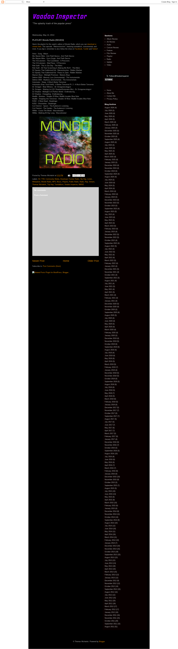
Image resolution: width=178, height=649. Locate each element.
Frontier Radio (74, 179)
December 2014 (110, 511)
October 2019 (110, 344)
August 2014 (109, 523)
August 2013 (109, 557)
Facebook (78, 49)
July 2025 (108, 145)
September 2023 (111, 209)
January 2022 (110, 266)
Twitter (94, 49)
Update (109, 62)
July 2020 (108, 318)
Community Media (52, 179)
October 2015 (110, 482)
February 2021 (110, 298)
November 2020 (110, 307)
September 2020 (111, 312)
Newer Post (38, 261)
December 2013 (110, 546)
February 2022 (110, 263)
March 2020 (109, 330)
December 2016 (110, 442)
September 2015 (111, 485)
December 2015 (110, 477)
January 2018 (110, 405)
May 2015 (108, 497)
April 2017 (108, 431)
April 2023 (108, 223)
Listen (89, 179)
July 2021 (108, 284)
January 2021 (110, 301)
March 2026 (109, 122)
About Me (110, 93)
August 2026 (109, 108)
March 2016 (109, 468)
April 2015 (108, 500)
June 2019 (108, 356)
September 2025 (111, 139)
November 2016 (110, 445)
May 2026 (108, 116)
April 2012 (108, 603)
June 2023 (108, 217)
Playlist (65, 182)
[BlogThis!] (76, 175)
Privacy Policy (112, 99)
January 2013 (110, 578)
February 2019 (110, 367)
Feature (109, 50)
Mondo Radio (46, 182)
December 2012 (110, 581)
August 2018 (109, 384)
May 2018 (108, 393)
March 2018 (109, 399)
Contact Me (111, 96)
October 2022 (110, 240)
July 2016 (108, 457)
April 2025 (108, 154)
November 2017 (110, 410)
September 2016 (111, 451)
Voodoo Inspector (59, 16)
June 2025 (108, 148)
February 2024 (110, 194)
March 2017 (109, 433)
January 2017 (110, 439)
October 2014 (110, 517)
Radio (82, 182)
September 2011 (111, 624)
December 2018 (110, 373)
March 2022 (109, 260)
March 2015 (109, 503)
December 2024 (110, 165)
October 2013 (110, 552)
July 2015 (108, 491)
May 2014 (108, 531)
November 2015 (110, 480)
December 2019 (110, 338)
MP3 (54, 182)
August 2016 (109, 454)
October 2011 (110, 621)
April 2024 (108, 188)
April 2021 (108, 292)
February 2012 (110, 609)
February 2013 (110, 575)
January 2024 (110, 197)
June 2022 (108, 252)
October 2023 (110, 206)
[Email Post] (69, 175)
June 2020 (108, 321)
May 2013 (108, 566)
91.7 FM (41, 179)
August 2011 (109, 627)
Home (66, 261)
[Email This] (73, 175)
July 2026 (108, 110)
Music (59, 182)
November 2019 (110, 341)
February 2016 (110, 471)
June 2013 (108, 563)
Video (109, 65)
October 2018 (110, 379)
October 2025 (110, 136)
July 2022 (108, 249)
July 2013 (108, 560)
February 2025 (110, 160)
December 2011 (110, 615)
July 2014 (108, 526)
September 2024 (111, 174)
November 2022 (110, 237)
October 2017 (110, 413)
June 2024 (108, 183)
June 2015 (108, 494)
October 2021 (110, 275)
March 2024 (109, 191)
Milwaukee (36, 182)
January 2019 (110, 370)
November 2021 (110, 272)
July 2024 (108, 180)
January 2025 (110, 162)
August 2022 (109, 246)
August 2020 (109, 315)
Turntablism (59, 184)
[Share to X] (78, 175)
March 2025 (109, 157)
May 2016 (108, 462)
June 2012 (108, 598)
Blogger (102, 641)
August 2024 (109, 177)
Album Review (112, 39)
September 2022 (111, 243)
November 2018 (110, 376)
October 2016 (110, 448)
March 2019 (109, 364)
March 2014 (109, 537)
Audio (109, 45)
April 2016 (108, 465)
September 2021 (111, 278)
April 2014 (108, 534)
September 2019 (111, 347)
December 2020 (110, 304)
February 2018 (110, 402)
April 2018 (108, 396)
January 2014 (110, 543)
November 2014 (110, 514)
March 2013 (109, 572)
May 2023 (108, 220)
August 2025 (109, 142)
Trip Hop (50, 184)
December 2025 (110, 131)
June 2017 (108, 425)
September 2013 (111, 555)
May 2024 (108, 185)
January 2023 (110, 232)
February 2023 (110, 229)
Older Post (93, 261)
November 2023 (110, 203)
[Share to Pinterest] (83, 175)
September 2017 (111, 416)
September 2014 (111, 520)
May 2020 (108, 324)
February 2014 (110, 540)
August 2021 (109, 281)
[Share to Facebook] (81, 175)
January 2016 (110, 474)
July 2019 (108, 353)
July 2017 (108, 422)
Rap (86, 182)
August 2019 (109, 350)
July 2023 (108, 214)
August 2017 (109, 419)
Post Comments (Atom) (52, 266)
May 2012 (108, 601)
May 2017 (108, 428)
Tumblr (85, 49)
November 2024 (110, 168)
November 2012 (110, 583)
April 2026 (108, 119)
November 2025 (110, 134)
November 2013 (110, 549)
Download (64, 179)
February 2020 (110, 333)
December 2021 (110, 269)
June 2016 (108, 459)
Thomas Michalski (39, 184)
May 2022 (108, 255)
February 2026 (110, 125)
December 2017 (110, 407)
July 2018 (108, 387)
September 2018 (111, 382)
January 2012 (110, 612)
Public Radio (74, 182)
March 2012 (109, 606)
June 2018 (108, 390)
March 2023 (109, 226)
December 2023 (110, 200)
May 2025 (108, 151)
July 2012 (108, 595)
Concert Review (113, 48)
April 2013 (108, 569)
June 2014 (108, 529)
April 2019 (108, 361)
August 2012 (109, 592)
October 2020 (110, 309)
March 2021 (109, 295)
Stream (91, 182)
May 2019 (108, 358)
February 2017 (110, 436)
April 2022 (108, 258)
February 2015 (110, 505)
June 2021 (108, 286)
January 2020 (110, 335)
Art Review (111, 42)
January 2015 (110, 508)
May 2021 (108, 289)
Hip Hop (83, 179)
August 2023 (109, 211)
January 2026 (110, 128)
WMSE (81, 184)
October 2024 (110, 171)
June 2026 (108, 113)
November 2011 (110, 618)
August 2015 (109, 488)
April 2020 (108, 327)
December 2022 (110, 234)
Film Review (111, 53)
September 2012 (111, 589)
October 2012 (110, 586)
